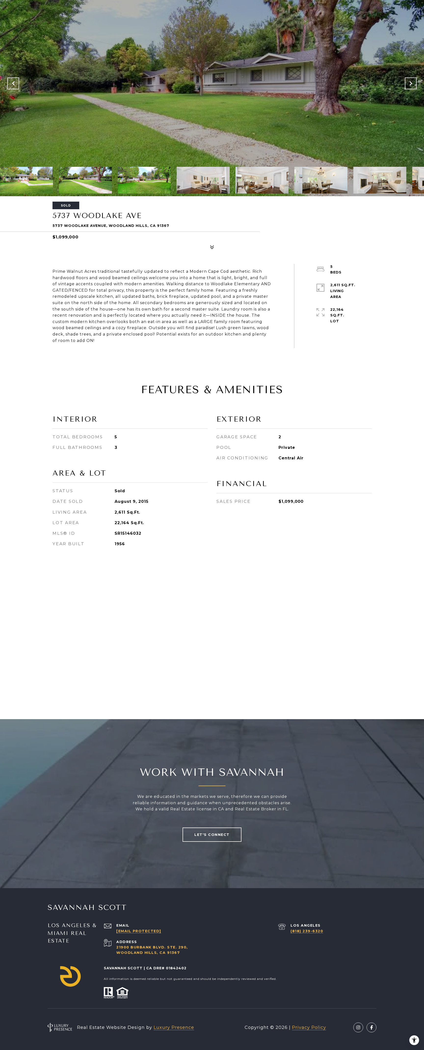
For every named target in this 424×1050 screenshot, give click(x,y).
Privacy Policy (309, 1027)
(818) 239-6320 (307, 931)
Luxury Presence (174, 1027)
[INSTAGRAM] (358, 1027)
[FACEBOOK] (371, 1027)
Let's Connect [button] (212, 834)
